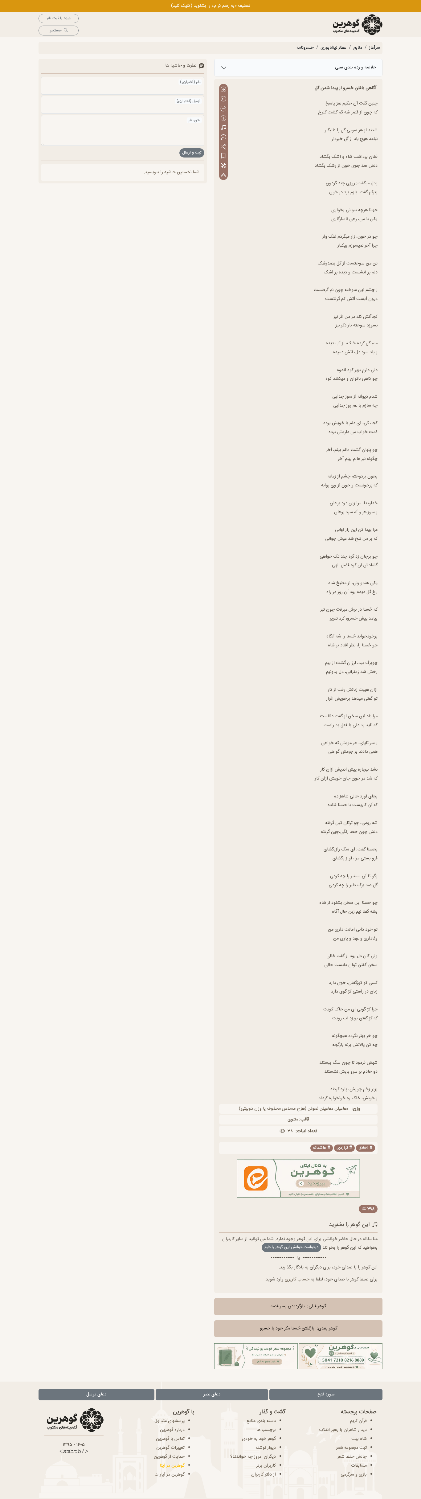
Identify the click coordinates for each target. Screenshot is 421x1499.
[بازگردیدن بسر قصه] (223, 90)
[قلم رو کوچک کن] (223, 109)
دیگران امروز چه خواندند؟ (253, 1456)
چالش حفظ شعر (352, 1456)
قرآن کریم (358, 1421)
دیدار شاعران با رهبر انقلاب (343, 1430)
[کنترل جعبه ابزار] (223, 175)
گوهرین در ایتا (172, 1465)
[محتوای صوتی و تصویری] (223, 128)
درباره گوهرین (172, 1430)
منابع (357, 47)
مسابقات (359, 1465)
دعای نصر (211, 1394)
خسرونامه (305, 47)
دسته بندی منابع (261, 1421)
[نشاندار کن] (223, 156)
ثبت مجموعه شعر (351, 1448)
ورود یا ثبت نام (59, 18)
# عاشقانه (321, 1148)
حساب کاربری (297, 1279)
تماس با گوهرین (170, 1439)
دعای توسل (96, 1394)
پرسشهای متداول (169, 1421)
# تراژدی (344, 1148)
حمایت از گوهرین (169, 1456)
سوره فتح (326, 1394)
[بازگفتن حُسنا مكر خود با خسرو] (223, 99)
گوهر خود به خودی (259, 1439)
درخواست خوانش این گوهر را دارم (291, 1247)
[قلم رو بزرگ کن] (223, 118)
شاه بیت (359, 1439)
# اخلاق (365, 1148)
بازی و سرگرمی (354, 1474)
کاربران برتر (266, 1465)
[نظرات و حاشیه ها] (223, 137)
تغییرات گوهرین (170, 1448)
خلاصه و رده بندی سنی (355, 67)
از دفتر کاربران (263, 1474)
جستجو (55, 30)
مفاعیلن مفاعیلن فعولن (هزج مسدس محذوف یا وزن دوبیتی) (293, 1108)
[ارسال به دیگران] (223, 147)
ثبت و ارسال (192, 152)
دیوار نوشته (265, 1448)
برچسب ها (266, 1430)
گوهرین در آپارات (169, 1474)
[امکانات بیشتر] (223, 166)
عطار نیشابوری (333, 47)
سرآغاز (374, 47)
